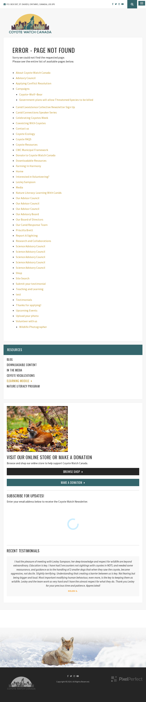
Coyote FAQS (23, 139)
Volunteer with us (26, 321)
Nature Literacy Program (23, 386)
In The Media (14, 370)
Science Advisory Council (30, 246)
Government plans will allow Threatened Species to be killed (56, 100)
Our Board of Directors (29, 219)
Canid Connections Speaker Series (36, 112)
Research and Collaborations (33, 241)
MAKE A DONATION (71, 482)
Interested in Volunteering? (32, 176)
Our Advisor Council (27, 198)
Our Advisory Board (27, 214)
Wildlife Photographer (33, 327)
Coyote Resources (27, 144)
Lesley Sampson (25, 182)
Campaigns (23, 88)
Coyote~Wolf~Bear (30, 94)
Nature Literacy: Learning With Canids (39, 192)
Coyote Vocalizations (21, 375)
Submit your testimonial (31, 283)
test (18, 294)
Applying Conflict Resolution (33, 83)
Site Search (22, 278)
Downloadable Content (22, 365)
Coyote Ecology (25, 134)
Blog (10, 359)
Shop (19, 273)
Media (19, 187)
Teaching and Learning (29, 289)
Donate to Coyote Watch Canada (35, 155)
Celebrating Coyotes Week (32, 118)
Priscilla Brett (24, 230)
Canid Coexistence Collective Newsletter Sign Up (45, 107)
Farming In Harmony (28, 166)
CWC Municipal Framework (32, 150)
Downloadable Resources (31, 160)
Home (19, 171)
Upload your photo (27, 316)
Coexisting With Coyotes (31, 123)
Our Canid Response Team (32, 225)
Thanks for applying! (28, 305)
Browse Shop (71, 472)
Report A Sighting (27, 235)
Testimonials (24, 299)
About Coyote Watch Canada (33, 72)
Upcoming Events (26, 310)
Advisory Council (26, 78)
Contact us (22, 128)
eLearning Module (18, 381)
